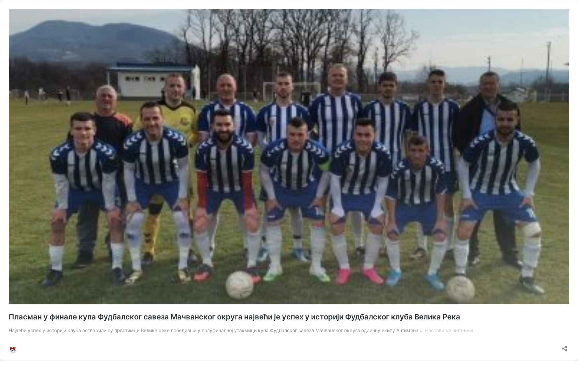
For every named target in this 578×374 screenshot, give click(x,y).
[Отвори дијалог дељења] (564, 346)
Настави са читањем (449, 330)
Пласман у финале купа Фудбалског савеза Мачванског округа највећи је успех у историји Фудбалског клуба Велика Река (234, 316)
